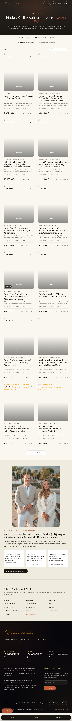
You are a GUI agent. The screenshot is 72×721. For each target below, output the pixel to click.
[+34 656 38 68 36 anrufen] (54, 3)
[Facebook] (54, 703)
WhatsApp (60, 717)
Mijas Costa (52, 607)
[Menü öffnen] (66, 3)
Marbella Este (30, 607)
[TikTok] (66, 703)
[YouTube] (62, 703)
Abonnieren (50, 688)
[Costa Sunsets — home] (18, 632)
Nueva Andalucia (9, 604)
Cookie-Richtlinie (24, 703)
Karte (36, 717)
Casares (29, 611)
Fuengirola (7, 614)
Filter (14, 717)
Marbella (6, 600)
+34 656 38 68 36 (11, 656)
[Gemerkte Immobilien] (44, 3)
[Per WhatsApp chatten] (49, 3)
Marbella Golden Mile (32, 604)
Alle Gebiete (30, 614)
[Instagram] (49, 703)
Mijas (50, 604)
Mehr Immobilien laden (36, 453)
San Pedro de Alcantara (11, 611)
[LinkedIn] (58, 703)
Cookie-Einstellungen (38, 703)
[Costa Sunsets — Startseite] (12, 3)
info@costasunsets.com (58, 655)
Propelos (65, 709)
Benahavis (29, 600)
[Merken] (31, 56)
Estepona (52, 600)
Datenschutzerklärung (10, 703)
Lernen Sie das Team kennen (15, 571)
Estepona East (8, 607)
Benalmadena (53, 611)
